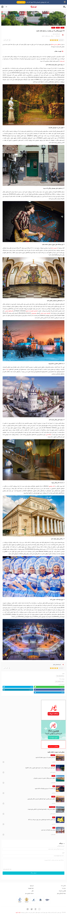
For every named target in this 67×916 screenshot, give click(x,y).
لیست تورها (22, 2)
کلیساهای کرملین (9, 311)
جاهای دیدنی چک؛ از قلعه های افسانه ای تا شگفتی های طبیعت (41, 809)
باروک (7, 369)
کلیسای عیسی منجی (45, 313)
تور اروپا (32, 886)
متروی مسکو (54, 248)
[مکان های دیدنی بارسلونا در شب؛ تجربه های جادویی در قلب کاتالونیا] (60, 768)
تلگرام (62, 692)
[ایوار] (33, 7)
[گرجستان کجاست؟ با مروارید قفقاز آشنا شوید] (60, 757)
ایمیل (63, 853)
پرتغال (53, 776)
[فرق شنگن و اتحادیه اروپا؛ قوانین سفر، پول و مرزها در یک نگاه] (60, 820)
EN (6, 7)
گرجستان (52, 755)
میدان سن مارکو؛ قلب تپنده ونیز (48, 830)
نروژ (53, 786)
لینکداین (31, 689)
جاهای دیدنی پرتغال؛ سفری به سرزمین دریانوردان (44, 778)
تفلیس (53, 796)
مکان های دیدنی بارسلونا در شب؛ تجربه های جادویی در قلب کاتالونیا (40, 768)
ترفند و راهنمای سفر (60, 681)
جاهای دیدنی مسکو (55, 44)
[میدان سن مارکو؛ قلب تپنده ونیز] (60, 830)
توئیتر (31, 687)
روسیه (58, 27)
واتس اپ (62, 687)
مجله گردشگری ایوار (61, 893)
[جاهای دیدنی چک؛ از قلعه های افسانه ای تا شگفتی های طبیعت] (60, 809)
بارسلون (53, 765)
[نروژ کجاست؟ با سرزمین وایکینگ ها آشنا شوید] (60, 789)
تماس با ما (63, 886)
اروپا (62, 27)
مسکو (53, 27)
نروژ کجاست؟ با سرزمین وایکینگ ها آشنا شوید (45, 788)
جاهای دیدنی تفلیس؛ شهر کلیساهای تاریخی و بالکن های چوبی (41, 799)
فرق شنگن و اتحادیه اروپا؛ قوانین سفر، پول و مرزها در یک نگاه (41, 819)
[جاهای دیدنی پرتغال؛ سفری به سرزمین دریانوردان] (60, 778)
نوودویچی (33, 313)
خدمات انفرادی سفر (29, 893)
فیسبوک (62, 689)
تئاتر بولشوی (52, 486)
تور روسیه (62, 61)
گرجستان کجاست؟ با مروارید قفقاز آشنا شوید (45, 757)
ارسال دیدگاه (33, 873)
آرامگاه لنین (48, 434)
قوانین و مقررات (62, 891)
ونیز (53, 827)
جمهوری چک (52, 807)
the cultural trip (60, 676)
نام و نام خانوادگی (60, 846)
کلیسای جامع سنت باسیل (31, 311)
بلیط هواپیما (31, 888)
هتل (33, 891)
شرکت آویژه (18, 912)
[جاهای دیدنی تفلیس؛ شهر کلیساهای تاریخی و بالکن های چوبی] (60, 799)
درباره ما (64, 888)
